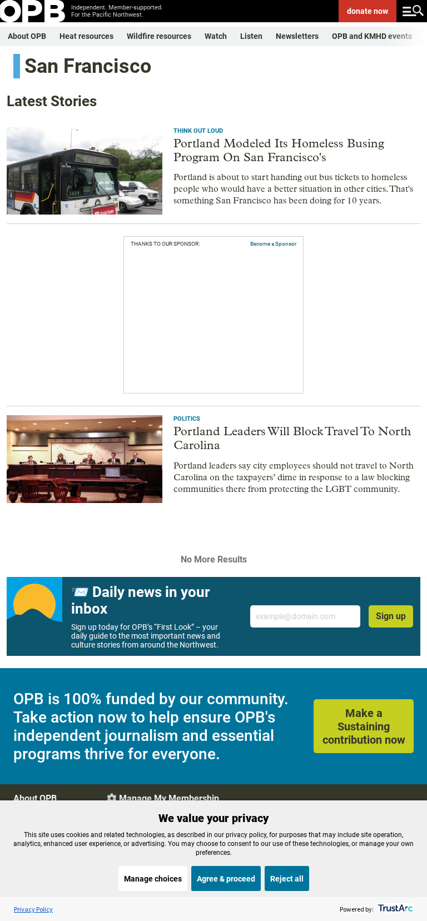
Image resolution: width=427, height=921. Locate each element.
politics (186, 418)
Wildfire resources (159, 36)
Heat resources (86, 36)
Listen (251, 36)
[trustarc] (394, 909)
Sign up (391, 616)
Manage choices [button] (153, 878)
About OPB (27, 36)
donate (367, 11)
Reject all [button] (287, 878)
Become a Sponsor (273, 244)
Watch (216, 36)
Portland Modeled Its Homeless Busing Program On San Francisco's (278, 150)
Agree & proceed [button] (226, 878)
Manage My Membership (169, 798)
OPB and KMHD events (372, 36)
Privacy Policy (33, 909)
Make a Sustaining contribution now (363, 726)
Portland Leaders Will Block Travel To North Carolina (292, 438)
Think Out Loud (198, 131)
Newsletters (297, 36)
